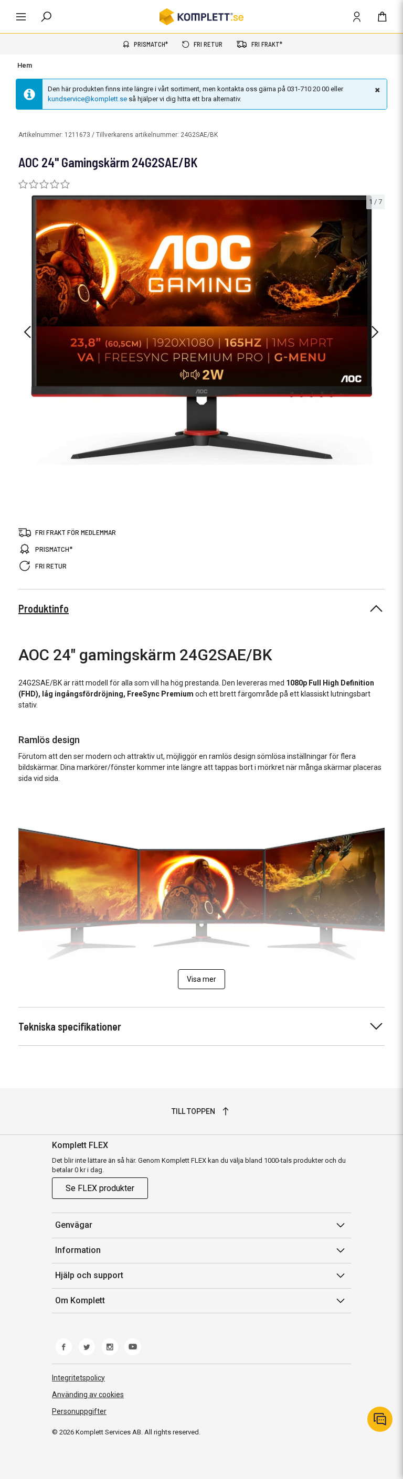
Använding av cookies (88, 1394)
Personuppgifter (79, 1411)
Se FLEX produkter (100, 1188)
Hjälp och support (89, 1275)
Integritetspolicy (78, 1378)
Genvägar (73, 1225)
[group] (201, 330)
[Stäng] (376, 89)
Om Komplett (80, 1300)
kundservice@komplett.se (87, 99)
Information (78, 1250)
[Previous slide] (27, 332)
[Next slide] (375, 332)
